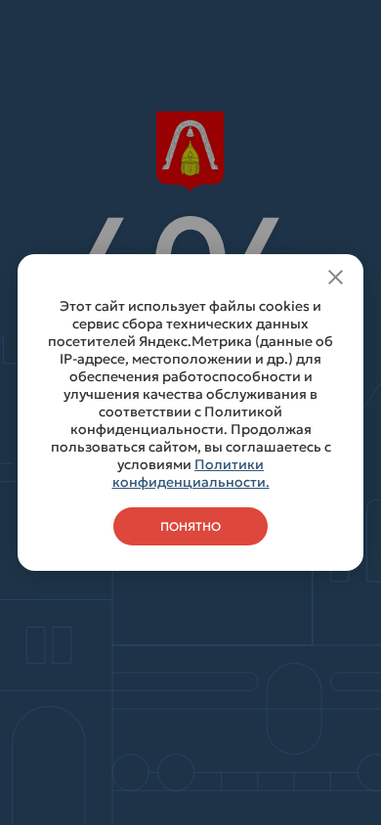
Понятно (190, 526)
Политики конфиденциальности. (191, 473)
